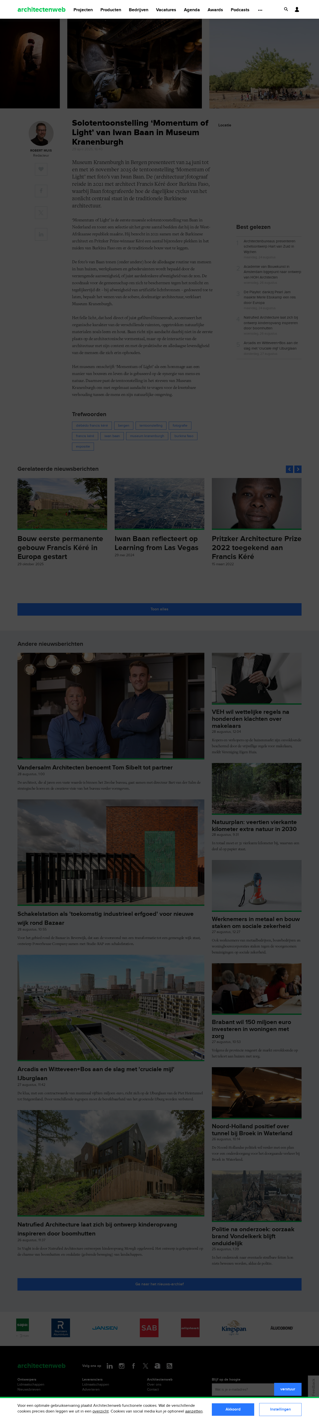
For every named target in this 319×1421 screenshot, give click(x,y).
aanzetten (194, 1411)
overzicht (100, 1411)
